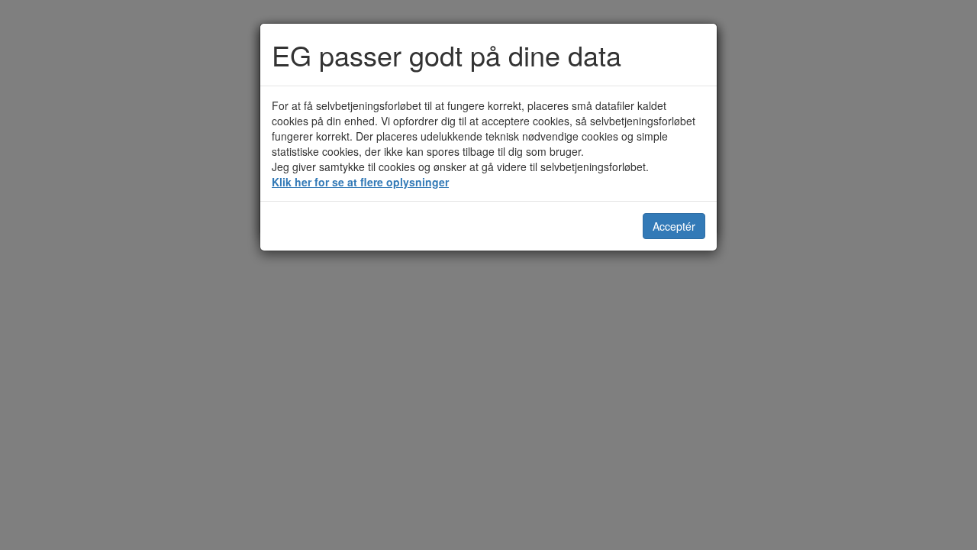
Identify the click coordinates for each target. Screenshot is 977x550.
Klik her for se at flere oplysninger (360, 181)
